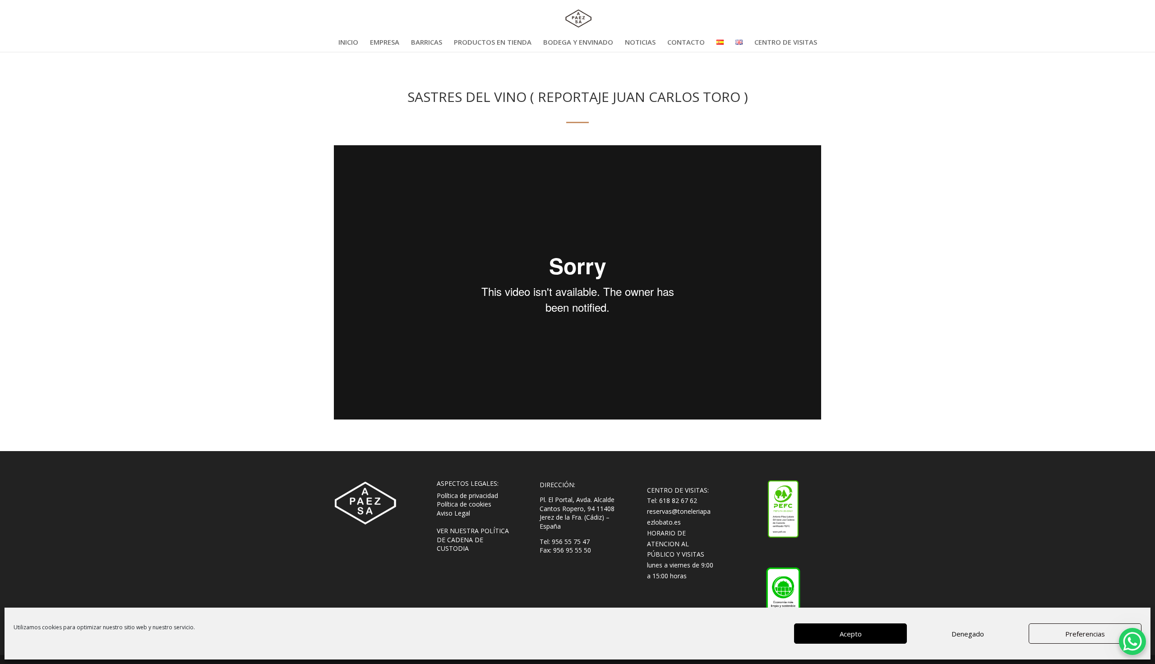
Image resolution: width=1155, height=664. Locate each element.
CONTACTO (686, 42)
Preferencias (1085, 633)
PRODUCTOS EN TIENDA (492, 42)
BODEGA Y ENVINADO (578, 42)
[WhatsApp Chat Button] (1132, 641)
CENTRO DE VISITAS (785, 42)
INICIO (348, 42)
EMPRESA (384, 42)
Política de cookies (464, 504)
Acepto (851, 633)
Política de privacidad (467, 495)
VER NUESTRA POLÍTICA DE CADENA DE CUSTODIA (473, 539)
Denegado (968, 633)
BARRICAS (426, 42)
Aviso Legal (453, 513)
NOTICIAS (640, 42)
